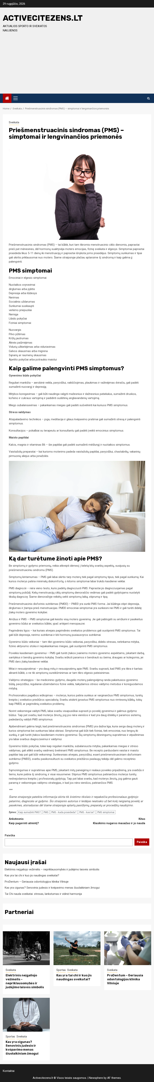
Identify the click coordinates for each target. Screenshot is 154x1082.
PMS (46, 812)
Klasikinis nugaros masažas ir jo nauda (119, 821)
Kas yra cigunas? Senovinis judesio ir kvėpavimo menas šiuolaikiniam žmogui (52, 887)
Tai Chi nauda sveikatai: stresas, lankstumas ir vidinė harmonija (43, 894)
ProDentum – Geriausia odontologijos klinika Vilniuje (37, 881)
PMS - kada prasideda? (63, 812)
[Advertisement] (77, 65)
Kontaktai (8, 1071)
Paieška (10, 835)
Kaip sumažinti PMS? (29, 812)
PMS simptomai (105, 812)
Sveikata (14, 122)
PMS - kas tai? (86, 812)
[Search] (148, 98)
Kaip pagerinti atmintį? (24, 821)
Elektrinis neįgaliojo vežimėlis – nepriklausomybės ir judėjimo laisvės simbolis (52, 869)
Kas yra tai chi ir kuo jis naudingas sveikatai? (32, 875)
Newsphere (96, 1078)
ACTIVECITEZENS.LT (43, 18)
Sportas (61, 969)
